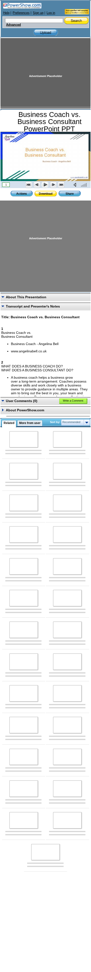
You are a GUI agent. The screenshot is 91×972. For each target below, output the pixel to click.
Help (6, 13)
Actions (21, 193)
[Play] (45, 184)
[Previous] (37, 184)
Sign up (38, 13)
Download (45, 193)
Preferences (21, 13)
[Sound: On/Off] (76, 184)
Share (70, 193)
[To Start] (29, 184)
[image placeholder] (23, 439)
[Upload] (45, 32)
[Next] (53, 184)
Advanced (13, 24)
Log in (51, 13)
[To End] (61, 184)
